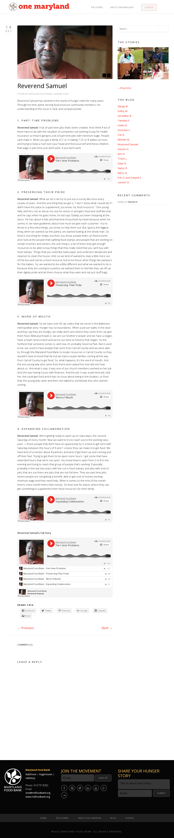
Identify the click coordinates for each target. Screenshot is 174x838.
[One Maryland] (39, 6)
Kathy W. (123, 111)
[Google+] (104, 788)
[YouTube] (96, 788)
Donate (149, 7)
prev (104, 75)
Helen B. (122, 125)
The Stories (97, 7)
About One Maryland (122, 7)
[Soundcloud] (64, 795)
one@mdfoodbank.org (37, 792)
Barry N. (122, 172)
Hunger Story (61, 94)
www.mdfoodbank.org (37, 796)
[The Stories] (143, 63)
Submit (161, 793)
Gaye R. (122, 163)
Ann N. (121, 153)
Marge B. (123, 106)
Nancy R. (123, 168)
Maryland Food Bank (40, 94)
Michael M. (124, 139)
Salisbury (30, 778)
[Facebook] (64, 788)
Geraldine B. (125, 115)
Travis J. (122, 158)
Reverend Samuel (128, 144)
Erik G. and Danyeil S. (130, 177)
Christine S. (124, 130)
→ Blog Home (124, 87)
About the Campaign (89, 817)
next (109, 75)
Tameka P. (124, 120)
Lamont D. (123, 182)
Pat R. (121, 134)
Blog (113, 817)
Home (43, 817)
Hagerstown (45, 774)
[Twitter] (80, 788)
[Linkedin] (88, 788)
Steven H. (123, 149)
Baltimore (30, 774)
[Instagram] (72, 788)
